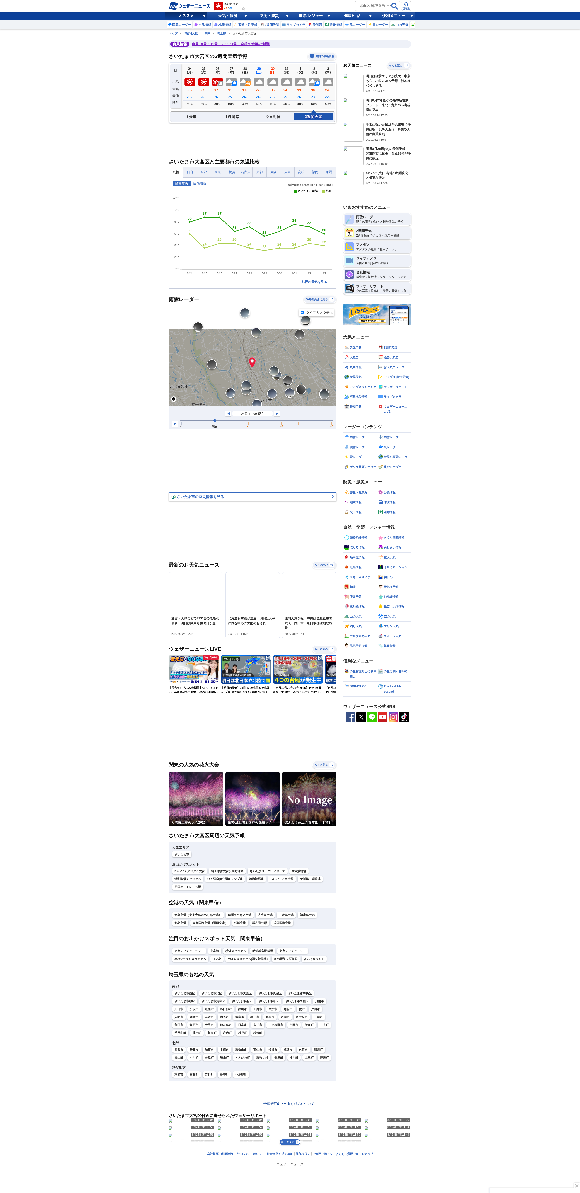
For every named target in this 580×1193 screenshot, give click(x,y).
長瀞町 (224, 1074)
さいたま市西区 (184, 993)
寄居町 (324, 1057)
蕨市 (302, 1009)
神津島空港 (307, 915)
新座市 (239, 1017)
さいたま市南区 (241, 1001)
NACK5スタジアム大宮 (189, 871)
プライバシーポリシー (250, 1154)
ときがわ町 (242, 1057)
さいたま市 (181, 854)
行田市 (194, 1049)
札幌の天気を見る (315, 282)
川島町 (212, 1033)
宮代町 (227, 1033)
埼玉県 (221, 33)
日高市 (242, 1025)
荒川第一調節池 (310, 879)
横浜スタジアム (235, 951)
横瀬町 (194, 1074)
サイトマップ (364, 1154)
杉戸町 (242, 1033)
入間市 (178, 1017)
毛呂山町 (180, 1033)
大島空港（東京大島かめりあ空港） (198, 915)
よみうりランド (314, 959)
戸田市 (315, 1009)
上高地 (214, 951)
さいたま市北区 (211, 993)
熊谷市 (178, 1049)
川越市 (319, 1001)
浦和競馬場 (256, 879)
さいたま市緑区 (268, 1001)
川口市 (178, 1009)
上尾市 (257, 1009)
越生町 (197, 1033)
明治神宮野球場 (262, 951)
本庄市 (224, 1049)
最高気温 (181, 184)
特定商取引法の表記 (280, 1154)
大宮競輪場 (299, 871)
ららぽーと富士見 (282, 879)
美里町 (278, 1057)
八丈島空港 (265, 915)
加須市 (209, 1049)
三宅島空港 (286, 915)
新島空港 (180, 923)
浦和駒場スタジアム (187, 879)
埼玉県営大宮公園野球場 (227, 871)
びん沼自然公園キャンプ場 (225, 879)
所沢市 (194, 1009)
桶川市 (254, 1017)
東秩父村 (262, 1057)
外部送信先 (303, 1154)
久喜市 (303, 1049)
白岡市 (294, 1025)
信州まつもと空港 (239, 915)
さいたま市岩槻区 (297, 1001)
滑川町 (318, 1049)
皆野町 (209, 1074)
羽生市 (257, 1049)
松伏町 (257, 1033)
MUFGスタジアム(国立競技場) (248, 959)
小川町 (194, 1057)
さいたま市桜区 (184, 1001)
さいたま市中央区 (300, 993)
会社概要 (213, 1154)
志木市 (209, 1017)
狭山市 (242, 1009)
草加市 (272, 1009)
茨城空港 (240, 923)
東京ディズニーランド (189, 951)
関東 (207, 33)
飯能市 (209, 1009)
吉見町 (209, 1057)
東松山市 (241, 1049)
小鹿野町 (241, 1074)
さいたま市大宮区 (240, 993)
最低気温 (200, 184)
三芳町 (324, 1025)
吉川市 (257, 1025)
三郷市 (318, 1017)
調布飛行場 (259, 923)
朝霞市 (194, 1017)
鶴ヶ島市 (226, 1025)
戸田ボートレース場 (187, 887)
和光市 (224, 1017)
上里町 (309, 1057)
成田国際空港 (282, 923)
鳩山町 (224, 1057)
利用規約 (227, 1154)
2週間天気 (191, 33)
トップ (173, 33)
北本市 (270, 1017)
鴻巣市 (272, 1049)
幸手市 (209, 1025)
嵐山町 (178, 1057)
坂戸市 (194, 1025)
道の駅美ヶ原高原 (285, 959)
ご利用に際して (323, 1154)
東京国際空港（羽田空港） (210, 923)
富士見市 (302, 1017)
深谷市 (288, 1049)
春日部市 (226, 1009)
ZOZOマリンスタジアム (190, 959)
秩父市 (178, 1074)
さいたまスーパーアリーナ (267, 871)
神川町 (294, 1057)
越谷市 (288, 1009)
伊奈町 (309, 1025)
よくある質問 (344, 1154)
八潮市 (285, 1017)
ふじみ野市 (275, 1025)
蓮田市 (178, 1025)
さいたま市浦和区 (213, 1001)
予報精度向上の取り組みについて (288, 1104)
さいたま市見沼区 (270, 993)
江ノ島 (217, 959)
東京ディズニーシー (292, 951)
